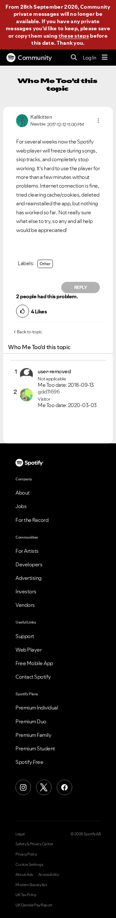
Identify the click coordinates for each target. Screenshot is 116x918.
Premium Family (33, 734)
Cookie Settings (29, 864)
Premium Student (35, 748)
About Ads (24, 874)
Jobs (20, 506)
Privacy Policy (26, 854)
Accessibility (48, 874)
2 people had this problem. (47, 296)
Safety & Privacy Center (34, 844)
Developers (28, 564)
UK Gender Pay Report (33, 905)
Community (35, 57)
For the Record (31, 520)
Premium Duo (30, 721)
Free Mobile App (34, 663)
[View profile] (22, 120)
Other (45, 263)
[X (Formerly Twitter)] (44, 787)
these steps (74, 35)
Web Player (28, 649)
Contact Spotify (33, 676)
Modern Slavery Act (31, 884)
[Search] (74, 57)
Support (24, 636)
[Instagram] (23, 787)
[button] (98, 120)
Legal (20, 834)
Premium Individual (36, 707)
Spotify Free (29, 761)
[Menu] (105, 57)
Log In (89, 57)
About (22, 492)
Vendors (25, 604)
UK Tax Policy (25, 894)
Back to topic (29, 332)
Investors (25, 591)
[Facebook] (64, 787)
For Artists (27, 550)
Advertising (28, 577)
